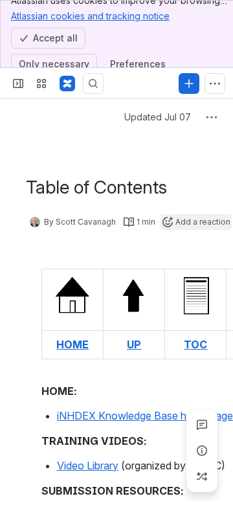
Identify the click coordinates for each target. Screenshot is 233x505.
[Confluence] (67, 83)
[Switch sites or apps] (41, 83)
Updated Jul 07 (157, 116)
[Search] (93, 83)
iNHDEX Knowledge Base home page (145, 415)
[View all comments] (202, 424)
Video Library (87, 465)
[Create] (189, 83)
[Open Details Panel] (202, 450)
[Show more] (215, 83)
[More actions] (211, 117)
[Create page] (202, 476)
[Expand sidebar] (18, 83)
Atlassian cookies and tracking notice (90, 15)
